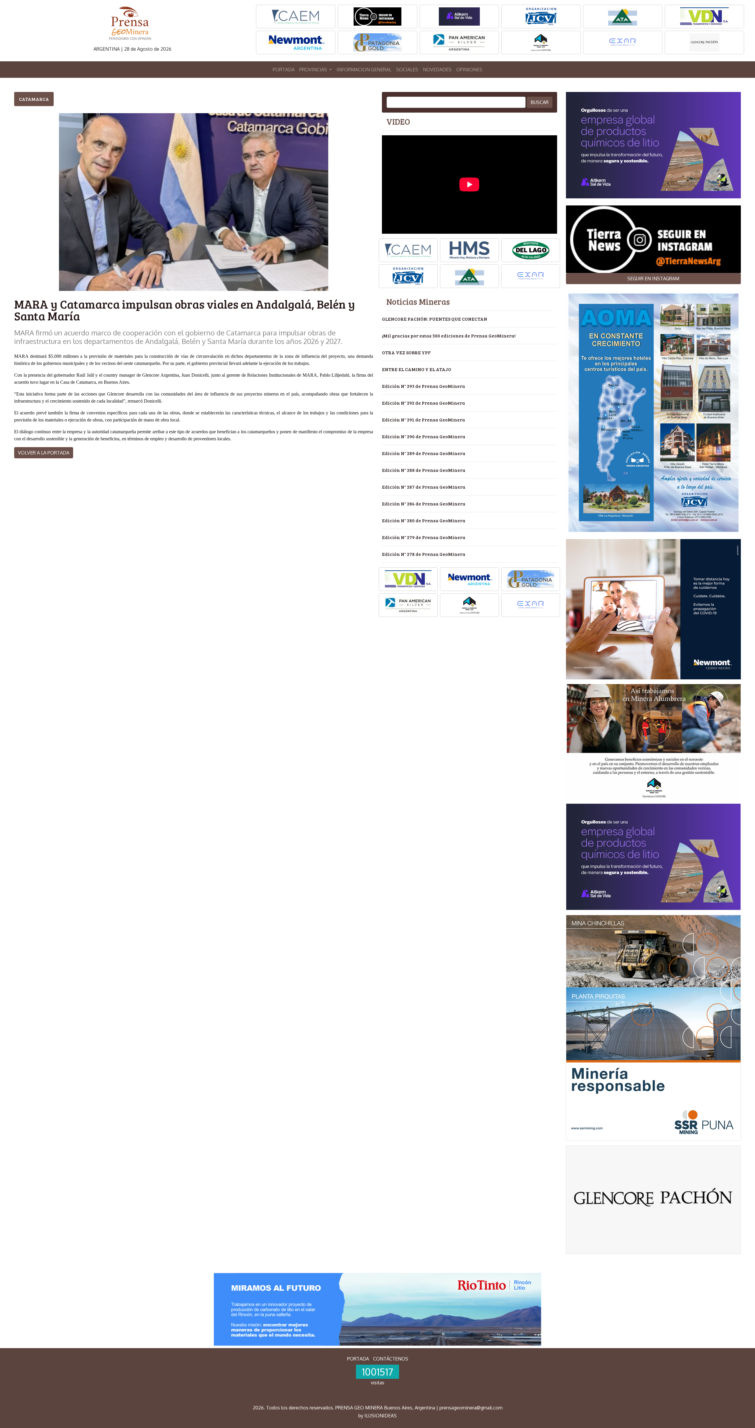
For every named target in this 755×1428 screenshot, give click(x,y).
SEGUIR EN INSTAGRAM (653, 278)
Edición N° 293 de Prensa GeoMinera (423, 386)
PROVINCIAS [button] (313, 70)
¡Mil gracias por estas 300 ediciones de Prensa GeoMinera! (449, 335)
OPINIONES (469, 70)
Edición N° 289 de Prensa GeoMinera (423, 453)
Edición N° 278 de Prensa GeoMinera (423, 554)
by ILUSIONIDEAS (377, 1416)
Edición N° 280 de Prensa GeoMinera (423, 520)
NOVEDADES (437, 70)
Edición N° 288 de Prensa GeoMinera (423, 470)
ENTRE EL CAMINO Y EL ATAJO (416, 369)
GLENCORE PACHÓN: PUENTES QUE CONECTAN (434, 319)
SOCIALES (407, 70)
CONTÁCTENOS (390, 1359)
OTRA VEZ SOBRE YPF (406, 352)
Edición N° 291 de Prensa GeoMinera (423, 419)
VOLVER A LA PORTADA (43, 453)
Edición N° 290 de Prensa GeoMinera (423, 436)
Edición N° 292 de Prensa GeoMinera (423, 403)
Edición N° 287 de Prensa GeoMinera (423, 487)
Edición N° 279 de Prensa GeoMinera (423, 537)
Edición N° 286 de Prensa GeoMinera (423, 503)
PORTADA (284, 70)
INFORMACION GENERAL (364, 70)
